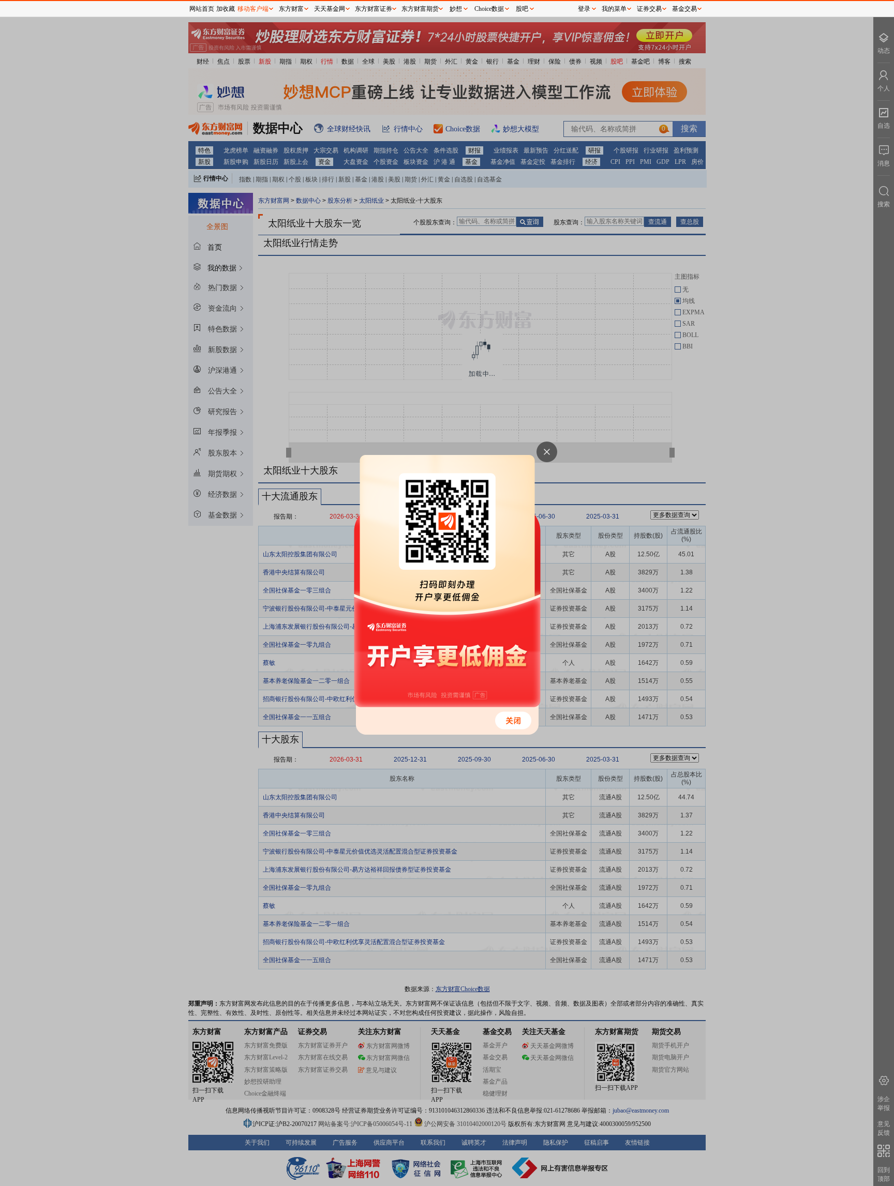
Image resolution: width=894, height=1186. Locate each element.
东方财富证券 (373, 8)
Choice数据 (489, 8)
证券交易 (649, 8)
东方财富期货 (420, 8)
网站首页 (201, 8)
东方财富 (291, 8)
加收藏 (225, 8)
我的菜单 (614, 8)
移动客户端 (253, 8)
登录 (584, 8)
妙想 (456, 8)
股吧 (522, 8)
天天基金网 (329, 8)
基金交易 (684, 8)
